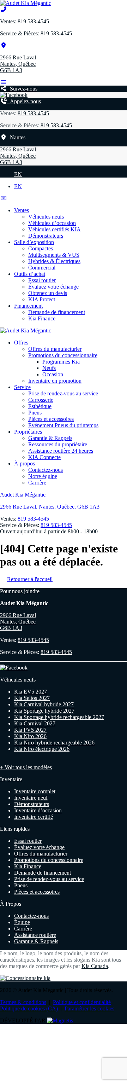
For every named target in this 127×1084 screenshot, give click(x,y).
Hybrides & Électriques (54, 261)
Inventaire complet (34, 791)
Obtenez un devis (47, 293)
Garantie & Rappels (50, 438)
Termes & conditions (23, 1002)
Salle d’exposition (34, 242)
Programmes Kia (61, 362)
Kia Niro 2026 (30, 736)
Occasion (52, 374)
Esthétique (40, 406)
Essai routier (42, 280)
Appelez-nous (24, 101)
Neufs (49, 368)
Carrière (37, 483)
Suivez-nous (22, 89)
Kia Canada (94, 966)
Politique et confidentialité (82, 1002)
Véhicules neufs (46, 217)
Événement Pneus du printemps (63, 425)
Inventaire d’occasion (38, 810)
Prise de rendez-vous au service (63, 393)
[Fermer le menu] (3, 198)
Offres (21, 343)
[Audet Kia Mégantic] (25, 3)
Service (22, 387)
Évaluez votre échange (53, 287)
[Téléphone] (3, 9)
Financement (28, 306)
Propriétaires (28, 432)
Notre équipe (42, 476)
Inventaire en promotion (54, 381)
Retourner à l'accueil (30, 579)
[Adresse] (3, 45)
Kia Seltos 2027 (32, 698)
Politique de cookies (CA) (29, 1008)
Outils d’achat (29, 274)
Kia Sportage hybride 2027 (44, 711)
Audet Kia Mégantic (23, 495)
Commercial (41, 268)
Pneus (35, 413)
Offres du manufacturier (54, 349)
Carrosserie (40, 400)
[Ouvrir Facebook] (14, 95)
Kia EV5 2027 (30, 692)
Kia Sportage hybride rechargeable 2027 (59, 717)
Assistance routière (35, 935)
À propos (24, 463)
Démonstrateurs (45, 236)
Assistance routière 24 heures (60, 451)
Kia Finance (41, 318)
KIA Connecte (44, 457)
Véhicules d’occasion (52, 223)
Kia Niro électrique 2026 (41, 749)
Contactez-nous (45, 470)
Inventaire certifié (33, 817)
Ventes (21, 210)
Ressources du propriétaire (57, 444)
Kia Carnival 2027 (34, 723)
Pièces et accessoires (51, 419)
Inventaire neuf (31, 798)
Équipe (22, 922)
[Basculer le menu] (3, 82)
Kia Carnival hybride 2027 (44, 704)
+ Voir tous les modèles (26, 767)
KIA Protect (41, 299)
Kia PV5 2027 (30, 730)
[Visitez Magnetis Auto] (60, 1021)
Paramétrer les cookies (89, 1008)
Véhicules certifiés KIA (54, 229)
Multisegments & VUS (53, 255)
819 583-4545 (33, 21)
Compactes (40, 248)
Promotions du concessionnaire (62, 355)
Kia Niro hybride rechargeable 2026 (54, 743)
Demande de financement (56, 312)
